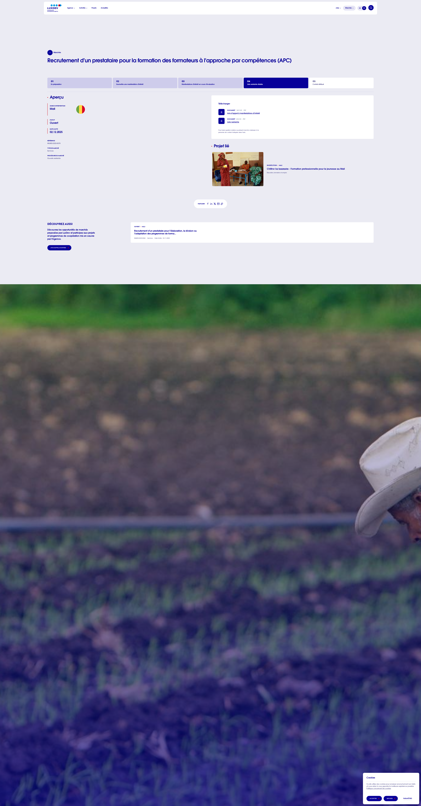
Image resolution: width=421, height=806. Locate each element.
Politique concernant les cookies (378, 788)
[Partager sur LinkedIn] (211, 203)
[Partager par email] (218, 203)
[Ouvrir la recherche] (371, 7)
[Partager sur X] (214, 203)
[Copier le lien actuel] (222, 203)
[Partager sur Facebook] (207, 203)
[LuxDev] (54, 8)
